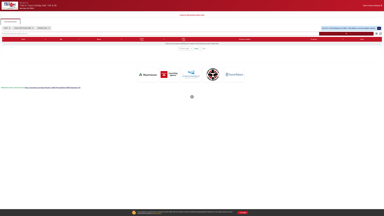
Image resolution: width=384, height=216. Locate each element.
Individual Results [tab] (10, 22)
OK (379, 28)
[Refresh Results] (380, 33)
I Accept (243, 213)
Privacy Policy (157, 213)
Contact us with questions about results (192, 15)
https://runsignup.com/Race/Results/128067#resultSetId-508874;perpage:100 (52, 88)
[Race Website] (11, 6)
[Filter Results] (376, 33)
